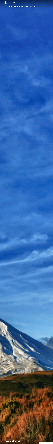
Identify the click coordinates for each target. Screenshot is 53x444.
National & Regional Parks (12, 437)
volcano (5, 438)
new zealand (21, 437)
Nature (17, 437)
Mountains (5, 437)
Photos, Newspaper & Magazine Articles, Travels (21, 6)
